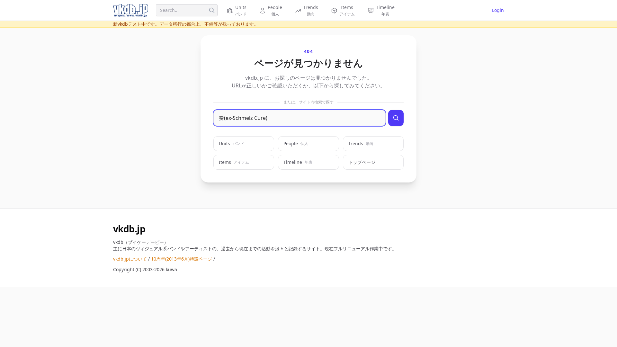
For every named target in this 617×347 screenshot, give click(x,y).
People (295, 143)
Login (498, 10)
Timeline (297, 162)
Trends (360, 143)
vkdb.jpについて (130, 259)
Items (234, 162)
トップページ (361, 162)
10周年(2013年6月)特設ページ (181, 259)
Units (231, 143)
